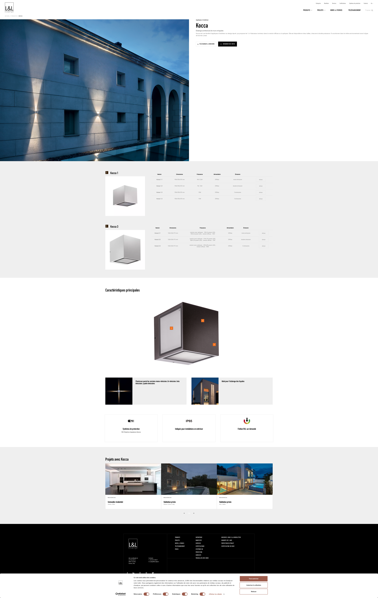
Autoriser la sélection (253, 585)
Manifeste (326, 3)
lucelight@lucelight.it (154, 561)
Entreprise (318, 3)
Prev (184, 513)
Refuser (253, 591)
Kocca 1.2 (159, 186)
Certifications (343, 3)
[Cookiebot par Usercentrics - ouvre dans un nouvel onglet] (120, 594)
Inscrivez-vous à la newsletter (231, 537)
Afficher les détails (215, 594)
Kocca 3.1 (157, 233)
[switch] (165, 594)
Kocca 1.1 (159, 179)
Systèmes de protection (354, 3)
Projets (320, 10)
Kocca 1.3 (159, 192)
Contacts (366, 3)
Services (334, 3)
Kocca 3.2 (157, 239)
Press (176, 549)
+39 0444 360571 (153, 559)
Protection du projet (227, 543)
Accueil (7, 16)
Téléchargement (354, 10)
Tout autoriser (253, 578)
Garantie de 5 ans (226, 540)
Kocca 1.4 (159, 198)
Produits (306, 10)
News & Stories (336, 10)
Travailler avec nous (202, 558)
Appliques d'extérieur (202, 20)
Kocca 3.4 (157, 246)
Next (193, 513)
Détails (261, 179)
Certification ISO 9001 (228, 546)
